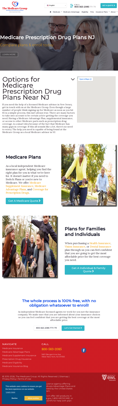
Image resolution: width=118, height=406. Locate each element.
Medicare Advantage (71, 12)
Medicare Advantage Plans (16, 352)
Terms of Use (24, 379)
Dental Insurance (100, 246)
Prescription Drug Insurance (16, 359)
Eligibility (85, 12)
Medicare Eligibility (12, 362)
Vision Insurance (75, 246)
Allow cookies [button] (33, 398)
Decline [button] (15, 398)
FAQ (92, 12)
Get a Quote (107, 5)
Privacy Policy (9, 379)
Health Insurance (100, 243)
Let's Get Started (72, 328)
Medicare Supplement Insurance (23, 184)
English (52, 5)
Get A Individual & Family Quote (88, 269)
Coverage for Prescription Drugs (27, 191)
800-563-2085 (46, 328)
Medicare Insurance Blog (15, 366)
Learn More (9, 54)
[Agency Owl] (109, 377)
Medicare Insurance (12, 348)
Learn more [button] (10, 392)
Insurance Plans (102, 12)
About (113, 12)
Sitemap (63, 376)
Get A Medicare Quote (23, 200)
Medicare (56, 12)
